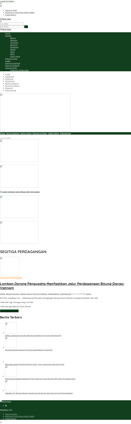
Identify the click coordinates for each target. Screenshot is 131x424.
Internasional (65, 133)
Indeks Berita (53, 133)
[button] (26, 26)
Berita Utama (25, 133)
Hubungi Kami (11, 414)
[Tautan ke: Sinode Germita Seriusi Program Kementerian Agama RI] (19, 187)
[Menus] (1, 3)
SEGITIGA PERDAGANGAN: (11, 277)
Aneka (2, 133)
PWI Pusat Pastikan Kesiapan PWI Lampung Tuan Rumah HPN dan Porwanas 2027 (35, 220)
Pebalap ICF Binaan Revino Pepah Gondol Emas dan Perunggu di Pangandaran (34, 245)
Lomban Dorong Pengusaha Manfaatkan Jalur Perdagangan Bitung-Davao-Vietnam (36, 136)
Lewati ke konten (7, 1)
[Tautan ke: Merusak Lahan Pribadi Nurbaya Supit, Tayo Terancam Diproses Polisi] (20, 192)
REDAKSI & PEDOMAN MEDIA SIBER (19, 416)
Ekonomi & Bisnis (39, 133)
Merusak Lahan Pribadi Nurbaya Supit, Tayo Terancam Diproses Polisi (29, 194)
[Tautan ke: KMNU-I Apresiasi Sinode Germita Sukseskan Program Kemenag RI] (19, 161)
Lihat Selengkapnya (9, 311)
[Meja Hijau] (5, 19)
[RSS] (6, 405)
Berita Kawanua (12, 133)
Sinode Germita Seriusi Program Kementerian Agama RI (23, 189)
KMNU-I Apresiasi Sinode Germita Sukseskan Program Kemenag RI (28, 164)
